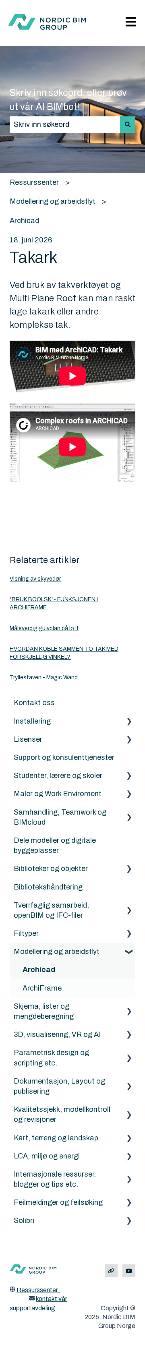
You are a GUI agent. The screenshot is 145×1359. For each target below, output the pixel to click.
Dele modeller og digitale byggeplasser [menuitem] (55, 845)
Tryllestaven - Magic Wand (44, 677)
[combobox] (65, 124)
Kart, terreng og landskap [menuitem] (56, 1138)
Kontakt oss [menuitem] (34, 703)
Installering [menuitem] (32, 721)
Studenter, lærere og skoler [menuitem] (58, 776)
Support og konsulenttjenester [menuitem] (64, 757)
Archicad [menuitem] (39, 970)
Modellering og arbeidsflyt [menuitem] (56, 951)
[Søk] (127, 124)
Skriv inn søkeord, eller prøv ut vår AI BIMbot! (68, 100)
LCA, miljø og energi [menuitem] (47, 1156)
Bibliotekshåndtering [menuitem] (48, 887)
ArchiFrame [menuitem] (42, 988)
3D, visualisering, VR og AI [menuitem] (57, 1034)
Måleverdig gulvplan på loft (44, 628)
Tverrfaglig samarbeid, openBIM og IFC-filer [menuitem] (51, 910)
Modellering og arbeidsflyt (52, 201)
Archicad (24, 221)
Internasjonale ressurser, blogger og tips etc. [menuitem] (55, 1179)
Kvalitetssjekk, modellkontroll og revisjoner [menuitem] (62, 1114)
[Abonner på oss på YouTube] (128, 1270)
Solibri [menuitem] (24, 1220)
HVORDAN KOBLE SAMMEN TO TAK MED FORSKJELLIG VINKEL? (64, 653)
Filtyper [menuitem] (26, 933)
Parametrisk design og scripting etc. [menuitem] (51, 1058)
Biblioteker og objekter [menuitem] (51, 869)
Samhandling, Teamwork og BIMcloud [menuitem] (60, 817)
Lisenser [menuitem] (28, 739)
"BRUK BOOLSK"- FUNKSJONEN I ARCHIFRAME (54, 603)
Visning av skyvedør (35, 579)
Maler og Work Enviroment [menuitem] (58, 794)
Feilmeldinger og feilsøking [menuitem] (58, 1202)
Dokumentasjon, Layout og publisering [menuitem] (59, 1086)
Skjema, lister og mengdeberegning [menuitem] (44, 1011)
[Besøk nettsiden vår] (111, 1270)
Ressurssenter (34, 182)
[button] (128, 721)
